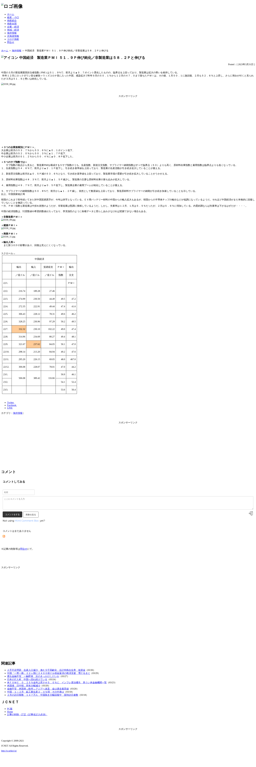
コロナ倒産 (13, 39)
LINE (10, 408)
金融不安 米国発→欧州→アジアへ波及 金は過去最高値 (38, 688)
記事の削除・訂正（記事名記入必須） (27, 714)
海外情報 (12, 33)
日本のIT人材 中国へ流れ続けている (27, 679)
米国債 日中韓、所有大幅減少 (23, 685)
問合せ (10, 42)
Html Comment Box (27, 520)
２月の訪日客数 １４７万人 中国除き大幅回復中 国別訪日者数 (42, 695)
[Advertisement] (128, 118)
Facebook (12, 405)
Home (10, 711)
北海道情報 (13, 36)
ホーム (10, 14)
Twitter (10, 402)
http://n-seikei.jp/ (9, 751)
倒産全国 (12, 23)
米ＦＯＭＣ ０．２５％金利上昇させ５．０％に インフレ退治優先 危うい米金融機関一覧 (57, 682)
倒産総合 (12, 20)
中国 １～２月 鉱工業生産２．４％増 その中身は (35, 692)
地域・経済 (13, 30)
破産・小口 (13, 17)
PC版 (9, 708)
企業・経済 (13, 26)
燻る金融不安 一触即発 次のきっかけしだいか (33, 676)
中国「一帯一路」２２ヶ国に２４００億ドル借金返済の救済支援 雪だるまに (48, 673)
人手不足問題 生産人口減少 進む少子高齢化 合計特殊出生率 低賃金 (46, 670)
